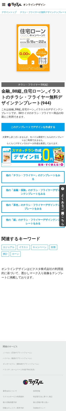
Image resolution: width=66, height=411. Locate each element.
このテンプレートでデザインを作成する (33, 127)
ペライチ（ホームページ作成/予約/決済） (19, 370)
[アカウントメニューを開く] (62, 4)
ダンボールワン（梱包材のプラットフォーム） (21, 364)
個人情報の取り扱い (41, 402)
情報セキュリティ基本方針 (13, 408)
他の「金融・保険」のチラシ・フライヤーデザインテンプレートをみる (33, 192)
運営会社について (10, 391)
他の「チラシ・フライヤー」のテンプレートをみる (33, 177)
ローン (15, 254)
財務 (53, 247)
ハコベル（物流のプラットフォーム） (18, 358)
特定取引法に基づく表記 (42, 397)
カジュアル (8, 247)
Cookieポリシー (39, 408)
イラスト (23, 247)
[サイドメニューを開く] (3, 4)
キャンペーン (39, 247)
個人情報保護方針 (10, 402)
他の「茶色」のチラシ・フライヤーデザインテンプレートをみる (33, 206)
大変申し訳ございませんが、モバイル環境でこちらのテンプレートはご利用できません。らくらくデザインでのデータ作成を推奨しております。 (33, 140)
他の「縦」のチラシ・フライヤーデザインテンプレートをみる (33, 221)
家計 (5, 254)
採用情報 (36, 391)
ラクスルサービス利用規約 (13, 397)
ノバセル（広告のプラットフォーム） (18, 353)
